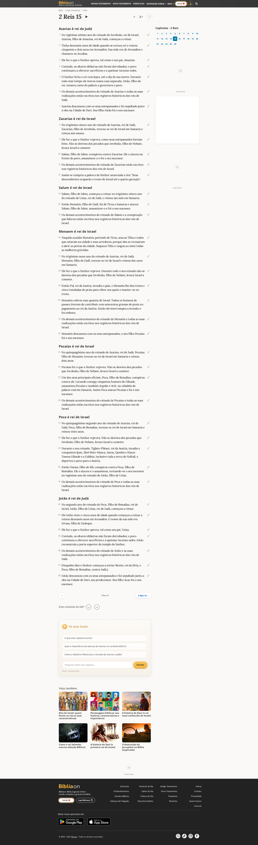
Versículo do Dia (146, 786)
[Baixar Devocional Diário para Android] (71, 822)
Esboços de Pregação (119, 801)
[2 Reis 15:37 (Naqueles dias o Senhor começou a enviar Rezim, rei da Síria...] (148, 565)
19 (193, 38)
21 (158, 44)
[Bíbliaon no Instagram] (190, 836)
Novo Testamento (122, 3)
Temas (198, 786)
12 (162, 38)
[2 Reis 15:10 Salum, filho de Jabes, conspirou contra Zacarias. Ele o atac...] (148, 154)
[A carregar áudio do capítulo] (86, 16)
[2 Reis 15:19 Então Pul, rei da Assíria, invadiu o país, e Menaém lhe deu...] (148, 285)
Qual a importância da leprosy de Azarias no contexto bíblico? (95, 646)
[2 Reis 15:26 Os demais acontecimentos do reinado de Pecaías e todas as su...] (148, 400)
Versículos (138, 3)
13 (166, 38)
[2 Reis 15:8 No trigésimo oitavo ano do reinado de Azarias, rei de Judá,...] (148, 125)
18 (188, 38)
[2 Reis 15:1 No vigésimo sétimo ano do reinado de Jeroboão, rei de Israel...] (148, 35)
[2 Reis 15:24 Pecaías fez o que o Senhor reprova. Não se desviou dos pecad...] (148, 367)
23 (166, 44)
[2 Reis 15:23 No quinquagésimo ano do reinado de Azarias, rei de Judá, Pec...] (148, 352)
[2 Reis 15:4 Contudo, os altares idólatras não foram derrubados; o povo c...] (148, 66)
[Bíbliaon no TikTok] (184, 836)
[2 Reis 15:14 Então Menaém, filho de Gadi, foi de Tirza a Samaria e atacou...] (148, 204)
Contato (197, 791)
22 (162, 44)
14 (171, 38)
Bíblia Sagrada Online (70, 5)
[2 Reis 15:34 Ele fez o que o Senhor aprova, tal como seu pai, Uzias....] (148, 529)
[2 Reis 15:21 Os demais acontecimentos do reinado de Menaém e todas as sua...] (148, 319)
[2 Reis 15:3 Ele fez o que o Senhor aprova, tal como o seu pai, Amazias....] (148, 60)
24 (171, 44)
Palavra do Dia (146, 796)
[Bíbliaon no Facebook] (197, 836)
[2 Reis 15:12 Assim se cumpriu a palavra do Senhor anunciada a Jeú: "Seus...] (148, 175)
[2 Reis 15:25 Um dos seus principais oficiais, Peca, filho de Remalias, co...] (148, 377)
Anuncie (197, 806)
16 (179, 38)
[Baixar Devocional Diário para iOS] (98, 822)
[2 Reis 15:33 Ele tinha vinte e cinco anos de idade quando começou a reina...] (148, 515)
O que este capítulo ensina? (78, 638)
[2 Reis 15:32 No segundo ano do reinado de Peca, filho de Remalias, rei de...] (148, 504)
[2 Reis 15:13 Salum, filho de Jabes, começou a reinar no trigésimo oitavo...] (148, 193)
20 (197, 38)
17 (184, 38)
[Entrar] (190, 3)
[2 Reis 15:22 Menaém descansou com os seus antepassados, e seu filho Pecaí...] (148, 333)
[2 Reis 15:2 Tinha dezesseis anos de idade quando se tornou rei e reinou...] (148, 45)
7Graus (74, 836)
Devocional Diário (145, 801)
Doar (181, 3)
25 (175, 44)
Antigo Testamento (101, 3)
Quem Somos (195, 801)
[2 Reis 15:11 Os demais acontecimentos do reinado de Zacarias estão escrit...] (148, 164)
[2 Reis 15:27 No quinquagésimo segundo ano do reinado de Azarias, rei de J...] (148, 423)
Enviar (140, 664)
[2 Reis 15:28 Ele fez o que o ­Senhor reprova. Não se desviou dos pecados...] (148, 437)
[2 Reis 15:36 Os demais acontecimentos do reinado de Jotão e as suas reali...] (148, 550)
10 (197, 33)
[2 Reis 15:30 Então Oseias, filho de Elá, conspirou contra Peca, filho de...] (148, 467)
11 (158, 38)
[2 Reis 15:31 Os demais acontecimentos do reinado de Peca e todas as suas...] (148, 481)
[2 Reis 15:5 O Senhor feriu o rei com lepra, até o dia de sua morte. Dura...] (148, 77)
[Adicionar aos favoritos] (150, 17)
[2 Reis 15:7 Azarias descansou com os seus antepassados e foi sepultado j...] (148, 106)
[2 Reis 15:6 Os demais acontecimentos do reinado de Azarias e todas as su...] (148, 91)
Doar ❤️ (66, 800)
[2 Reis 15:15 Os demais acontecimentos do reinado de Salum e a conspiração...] (148, 214)
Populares (172, 796)
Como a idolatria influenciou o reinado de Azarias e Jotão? (93, 654)
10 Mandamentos (121, 791)
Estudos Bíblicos (122, 796)
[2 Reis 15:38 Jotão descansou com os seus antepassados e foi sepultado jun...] (148, 575)
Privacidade (196, 796)
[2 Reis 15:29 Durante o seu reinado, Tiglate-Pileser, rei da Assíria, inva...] (148, 448)
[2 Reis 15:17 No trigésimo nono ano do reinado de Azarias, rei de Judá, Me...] (148, 256)
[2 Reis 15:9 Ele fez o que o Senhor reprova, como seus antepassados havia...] (148, 139)
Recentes (173, 801)
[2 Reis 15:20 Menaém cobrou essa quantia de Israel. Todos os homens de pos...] (148, 300)
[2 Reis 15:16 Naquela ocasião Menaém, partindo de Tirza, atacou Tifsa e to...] (148, 237)
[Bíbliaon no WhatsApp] (178, 836)
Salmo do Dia (147, 791)
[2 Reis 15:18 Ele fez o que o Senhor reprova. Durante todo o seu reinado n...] (148, 271)
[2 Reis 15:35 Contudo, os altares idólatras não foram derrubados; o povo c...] (148, 536)
